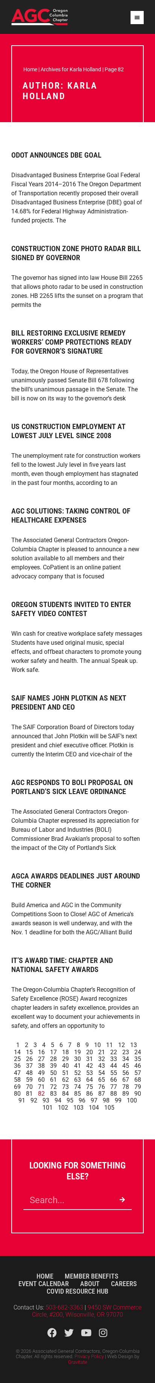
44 (113, 1065)
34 (125, 1059)
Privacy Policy (89, 1356)
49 (41, 1072)
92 (33, 1100)
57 (137, 1072)
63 (77, 1079)
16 (41, 1052)
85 (77, 1093)
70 (29, 1086)
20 (89, 1052)
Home (30, 69)
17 (53, 1052)
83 (53, 1093)
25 (17, 1059)
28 (53, 1059)
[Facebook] (52, 1332)
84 (65, 1093)
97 (94, 1100)
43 (101, 1065)
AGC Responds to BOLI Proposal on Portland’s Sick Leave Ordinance (72, 787)
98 (106, 1100)
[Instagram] (103, 1332)
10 (97, 1045)
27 (41, 1059)
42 (89, 1065)
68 (137, 1079)
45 (125, 1065)
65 (101, 1079)
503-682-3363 (65, 1307)
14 (17, 1052)
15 (29, 1052)
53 (89, 1072)
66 (113, 1079)
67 (125, 1079)
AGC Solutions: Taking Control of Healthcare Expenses (71, 515)
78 (125, 1086)
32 (101, 1059)
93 (46, 1100)
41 (77, 1065)
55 (113, 1072)
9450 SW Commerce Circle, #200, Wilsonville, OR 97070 (86, 1311)
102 (63, 1107)
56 (125, 1072)
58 (17, 1079)
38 (41, 1065)
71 (41, 1086)
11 (109, 1045)
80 (17, 1093)
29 (65, 1059)
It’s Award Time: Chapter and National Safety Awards (62, 965)
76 (101, 1086)
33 (113, 1059)
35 (137, 1059)
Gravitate (77, 1362)
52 (77, 1072)
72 (53, 1086)
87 (101, 1093)
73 (65, 1086)
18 (65, 1052)
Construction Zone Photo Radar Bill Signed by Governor (76, 253)
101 (48, 1107)
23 (125, 1052)
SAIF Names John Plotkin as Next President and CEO (68, 702)
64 (89, 1079)
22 (113, 1052)
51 (65, 1072)
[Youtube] (86, 1332)
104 (94, 1107)
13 (133, 1045)
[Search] (122, 1200)
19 (77, 1052)
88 (113, 1093)
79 (137, 1086)
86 (89, 1093)
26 (29, 1059)
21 (101, 1052)
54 (101, 1072)
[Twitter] (69, 1332)
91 (21, 1100)
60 (41, 1079)
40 (65, 1065)
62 (65, 1079)
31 (89, 1059)
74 (77, 1086)
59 (29, 1079)
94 (58, 1100)
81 (29, 1093)
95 (70, 1100)
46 (137, 1065)
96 (82, 1100)
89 (125, 1093)
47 (17, 1072)
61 (53, 1079)
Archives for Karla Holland (71, 69)
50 (53, 1072)
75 (89, 1086)
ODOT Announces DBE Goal (56, 154)
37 (29, 1065)
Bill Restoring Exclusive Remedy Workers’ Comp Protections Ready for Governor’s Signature (71, 342)
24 (137, 1052)
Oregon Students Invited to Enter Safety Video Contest (71, 609)
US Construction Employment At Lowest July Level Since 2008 (68, 431)
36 (17, 1065)
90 (137, 1093)
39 (53, 1065)
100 (132, 1100)
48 (29, 1072)
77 (113, 1086)
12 (121, 1045)
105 (109, 1107)
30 (77, 1059)
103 (78, 1107)
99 (118, 1100)
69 (17, 1086)
